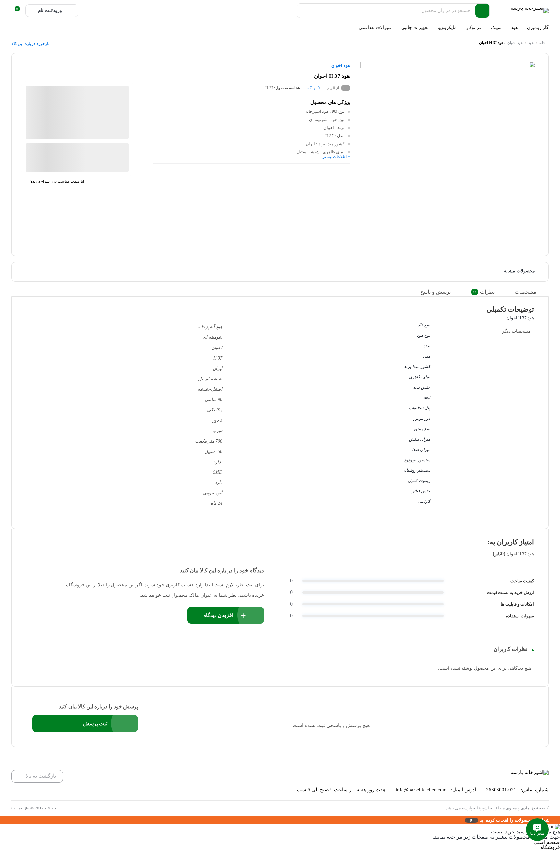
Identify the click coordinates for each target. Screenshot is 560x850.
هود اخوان (515, 43)
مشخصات (525, 292)
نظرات (484, 292)
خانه (542, 43)
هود (531, 43)
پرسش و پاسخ (435, 292)
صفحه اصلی (547, 842)
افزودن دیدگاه (218, 615)
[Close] (1, 819)
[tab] (530, 292)
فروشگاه (550, 847)
